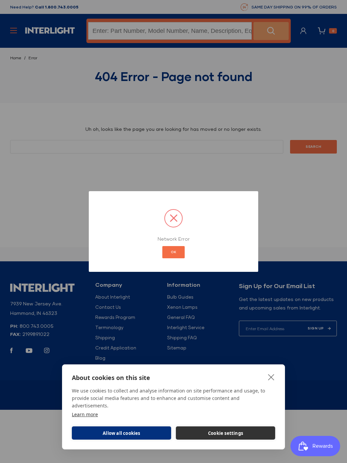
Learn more (85, 414)
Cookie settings (225, 433)
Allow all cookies (121, 433)
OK (173, 252)
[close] (271, 376)
